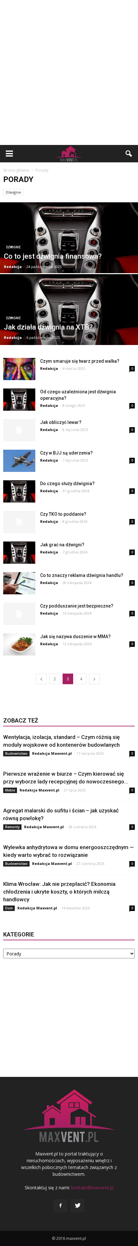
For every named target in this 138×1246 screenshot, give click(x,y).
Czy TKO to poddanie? (63, 514)
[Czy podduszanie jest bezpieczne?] (19, 614)
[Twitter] (77, 1205)
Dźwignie (13, 192)
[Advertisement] (69, 72)
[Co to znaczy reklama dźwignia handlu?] (19, 583)
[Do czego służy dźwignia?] (19, 491)
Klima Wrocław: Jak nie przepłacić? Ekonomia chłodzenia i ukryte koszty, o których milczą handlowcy (59, 892)
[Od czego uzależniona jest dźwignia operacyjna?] (19, 399)
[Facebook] (60, 1205)
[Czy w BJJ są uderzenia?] (19, 461)
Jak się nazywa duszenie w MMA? (75, 636)
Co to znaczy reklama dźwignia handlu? (81, 575)
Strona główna (16, 170)
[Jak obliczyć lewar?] (19, 430)
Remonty (12, 827)
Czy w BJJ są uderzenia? (66, 452)
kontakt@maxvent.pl (92, 1187)
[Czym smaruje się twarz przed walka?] (19, 369)
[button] (129, 153)
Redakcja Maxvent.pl (52, 753)
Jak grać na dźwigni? (62, 544)
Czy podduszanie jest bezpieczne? (76, 606)
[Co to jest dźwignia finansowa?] (69, 249)
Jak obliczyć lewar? (61, 422)
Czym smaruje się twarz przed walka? (79, 361)
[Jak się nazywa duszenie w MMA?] (19, 644)
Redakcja (13, 266)
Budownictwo (16, 753)
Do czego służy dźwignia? (67, 483)
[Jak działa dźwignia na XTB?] (69, 321)
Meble (10, 790)
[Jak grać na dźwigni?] (19, 553)
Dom (9, 908)
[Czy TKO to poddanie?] (19, 522)
